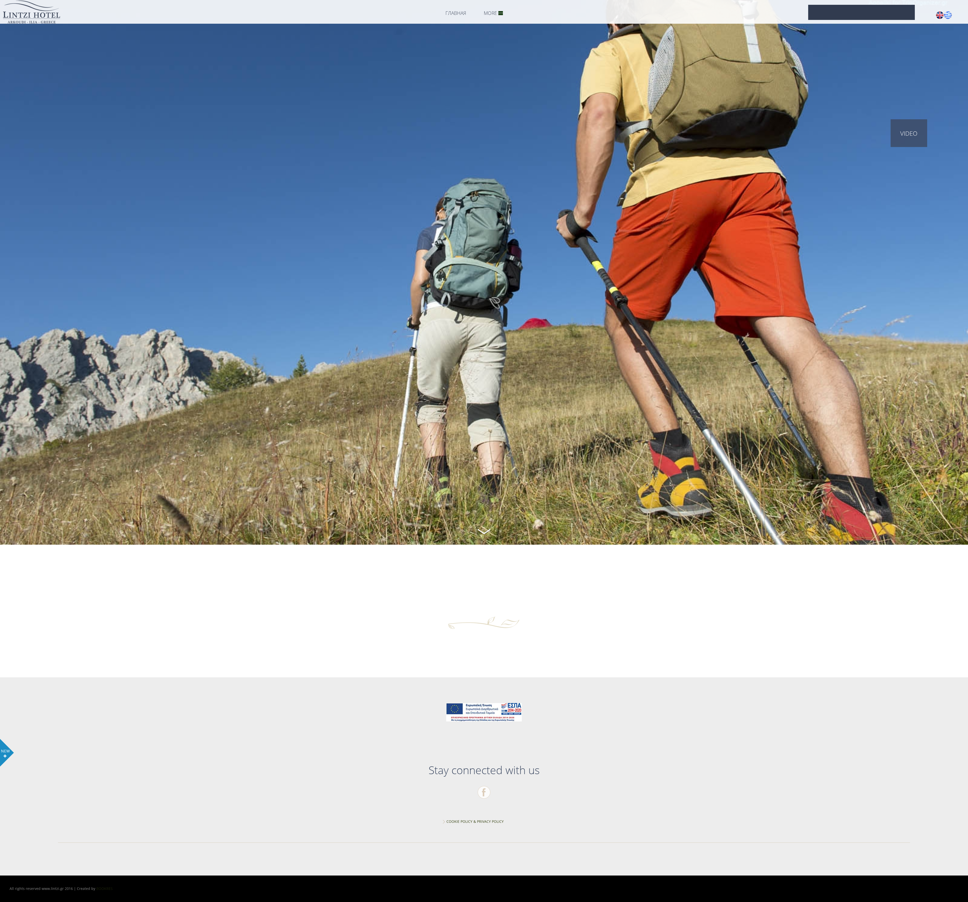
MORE (490, 13)
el (948, 15)
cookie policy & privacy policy (475, 821)
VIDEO (908, 133)
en (940, 15)
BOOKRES (104, 888)
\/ (484, 531)
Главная (455, 13)
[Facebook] (484, 792)
